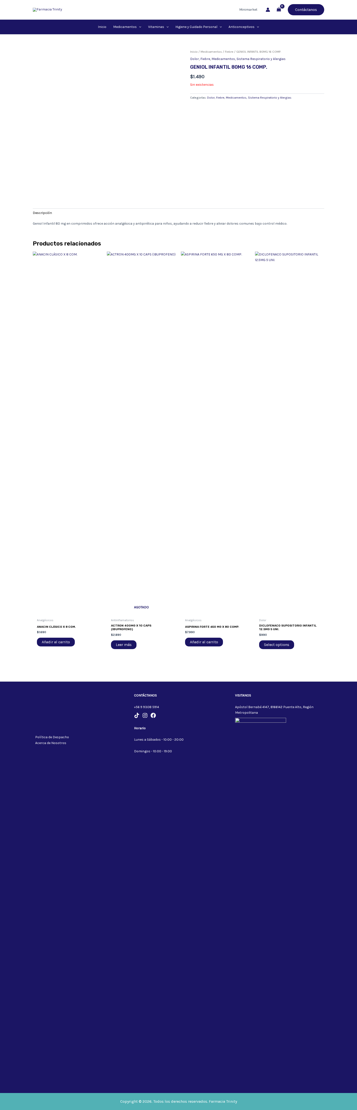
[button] (306, 9)
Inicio (194, 51)
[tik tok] (136, 715)
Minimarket (248, 10)
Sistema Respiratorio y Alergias (261, 59)
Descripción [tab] (42, 213)
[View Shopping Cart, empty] (279, 10)
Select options (276, 644)
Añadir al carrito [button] (56, 642)
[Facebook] (153, 715)
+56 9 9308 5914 (146, 707)
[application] (139, 27)
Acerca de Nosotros (50, 743)
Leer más (124, 644)
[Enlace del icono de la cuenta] (268, 10)
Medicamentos (211, 51)
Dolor (194, 59)
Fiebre (229, 51)
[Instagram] (145, 715)
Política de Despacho (52, 737)
